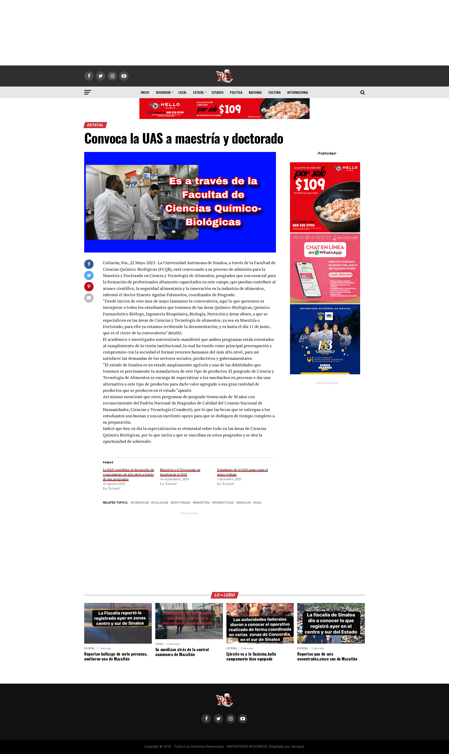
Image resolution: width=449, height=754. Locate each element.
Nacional (255, 92)
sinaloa (244, 502)
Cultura (274, 92)
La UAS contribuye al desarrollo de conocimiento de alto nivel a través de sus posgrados (128, 474)
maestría (202, 502)
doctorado (181, 502)
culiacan (160, 502)
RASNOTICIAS (224, 502)
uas (258, 502)
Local (182, 92)
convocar (140, 502)
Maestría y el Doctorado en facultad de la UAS (180, 471)
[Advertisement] (224, 32)
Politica (236, 92)
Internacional (297, 92)
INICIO (145, 92)
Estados (217, 92)
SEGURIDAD (163, 92)
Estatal (198, 92)
